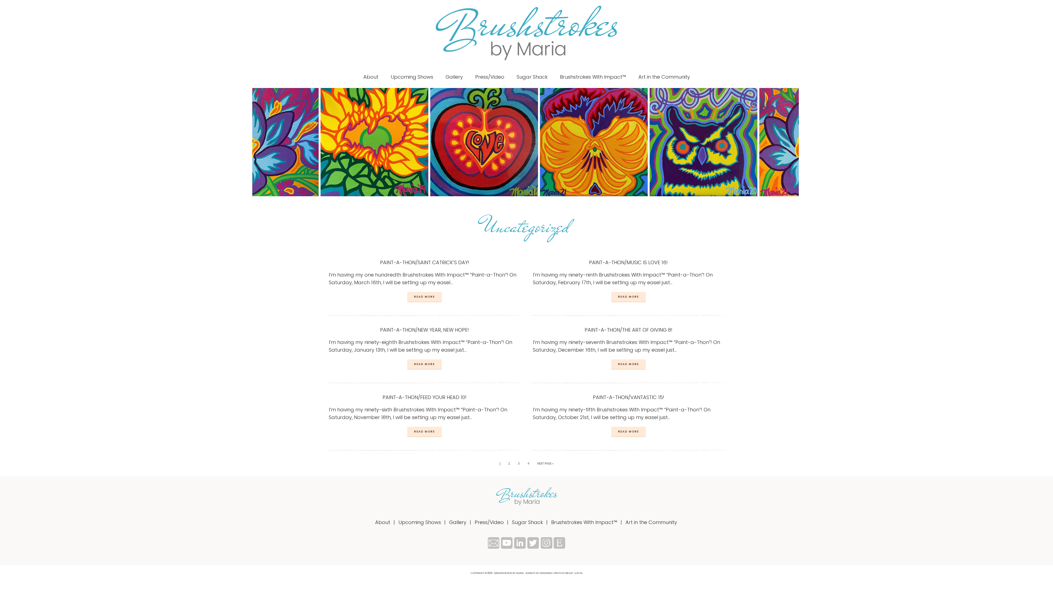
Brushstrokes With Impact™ (584, 522)
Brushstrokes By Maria (526, 32)
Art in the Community (651, 522)
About (382, 522)
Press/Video (489, 522)
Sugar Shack (527, 522)
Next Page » (545, 464)
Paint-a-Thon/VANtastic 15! (628, 397)
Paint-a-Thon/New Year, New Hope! (424, 329)
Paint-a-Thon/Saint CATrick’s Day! (424, 262)
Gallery (457, 522)
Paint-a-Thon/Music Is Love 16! (628, 262)
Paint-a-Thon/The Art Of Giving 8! (628, 329)
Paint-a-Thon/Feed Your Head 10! (424, 397)
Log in (578, 573)
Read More (424, 297)
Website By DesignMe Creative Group (549, 573)
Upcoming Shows (419, 522)
